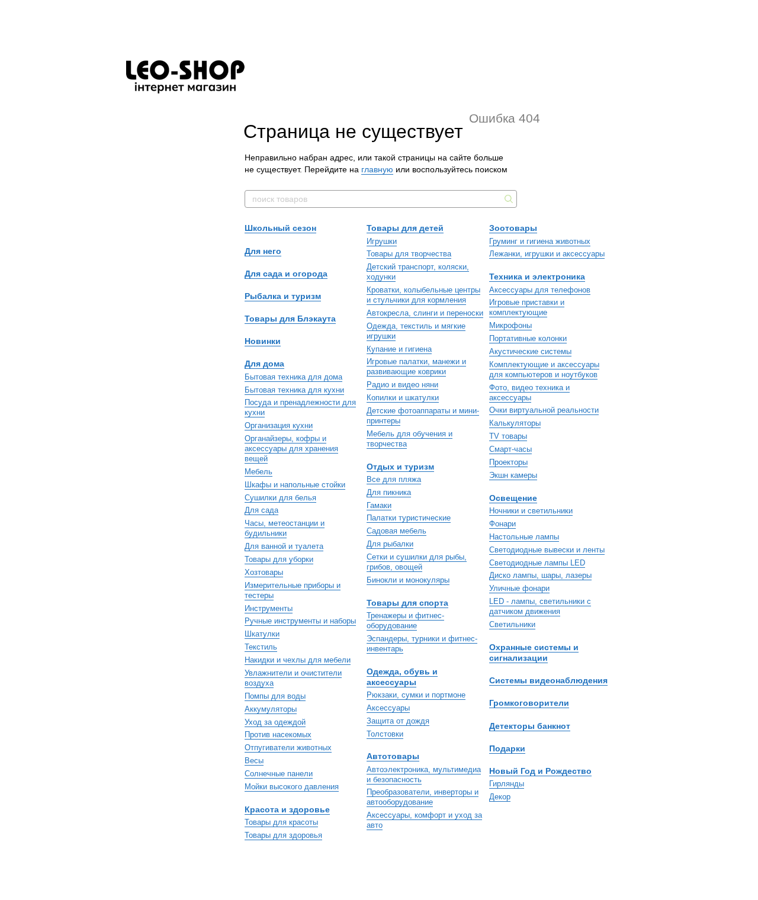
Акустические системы (530, 351)
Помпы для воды (275, 696)
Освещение (513, 498)
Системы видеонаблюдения (548, 680)
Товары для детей (405, 228)
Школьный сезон (280, 228)
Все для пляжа (394, 479)
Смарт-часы (510, 449)
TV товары (508, 436)
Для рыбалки (390, 543)
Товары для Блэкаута (290, 318)
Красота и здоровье (287, 809)
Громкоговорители (529, 703)
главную (377, 169)
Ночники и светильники (531, 510)
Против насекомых (278, 734)
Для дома (264, 363)
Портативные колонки (528, 338)
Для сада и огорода (286, 273)
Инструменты (269, 608)
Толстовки (385, 733)
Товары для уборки (279, 559)
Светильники (512, 624)
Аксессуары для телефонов (539, 289)
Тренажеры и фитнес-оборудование (405, 620)
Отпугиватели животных (288, 747)
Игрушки (382, 241)
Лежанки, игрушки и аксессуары (547, 253)
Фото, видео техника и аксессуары (529, 392)
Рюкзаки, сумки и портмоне (416, 694)
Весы (254, 760)
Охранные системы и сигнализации (534, 652)
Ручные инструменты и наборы (300, 620)
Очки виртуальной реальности (544, 410)
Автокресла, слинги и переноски (425, 312)
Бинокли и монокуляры (408, 580)
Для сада (261, 510)
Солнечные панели (279, 773)
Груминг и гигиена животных (539, 241)
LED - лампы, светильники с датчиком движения (540, 606)
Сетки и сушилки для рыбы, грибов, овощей (417, 561)
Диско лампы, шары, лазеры (540, 575)
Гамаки (379, 505)
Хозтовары (264, 572)
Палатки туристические (409, 517)
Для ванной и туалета (284, 546)
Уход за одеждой (275, 722)
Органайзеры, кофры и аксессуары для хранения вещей (291, 448)
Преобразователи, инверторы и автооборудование (422, 796)
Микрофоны (510, 325)
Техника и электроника (537, 276)
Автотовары (393, 756)
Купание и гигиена (399, 349)
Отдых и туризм (400, 466)
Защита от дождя (398, 720)
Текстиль (261, 646)
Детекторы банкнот (529, 726)
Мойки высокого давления (292, 786)
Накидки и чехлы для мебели (298, 659)
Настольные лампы (524, 536)
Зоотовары (513, 228)
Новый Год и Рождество (540, 771)
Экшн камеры (513, 475)
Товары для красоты (281, 822)
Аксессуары (388, 707)
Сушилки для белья (280, 497)
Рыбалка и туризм (283, 296)
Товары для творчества (409, 253)
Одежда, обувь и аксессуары (402, 677)
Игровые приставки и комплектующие (526, 307)
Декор (499, 796)
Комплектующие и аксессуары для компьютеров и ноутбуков (544, 369)
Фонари (502, 523)
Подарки (507, 748)
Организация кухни (279, 425)
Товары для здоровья (283, 835)
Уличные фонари (519, 588)
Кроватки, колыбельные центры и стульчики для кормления (423, 294)
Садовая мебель (396, 530)
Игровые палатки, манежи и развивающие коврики (416, 366)
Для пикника (389, 492)
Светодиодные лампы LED (537, 562)
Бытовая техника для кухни (294, 389)
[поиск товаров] (507, 199)
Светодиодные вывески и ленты (547, 549)
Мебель (258, 471)
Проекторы (508, 462)
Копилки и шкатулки (403, 397)
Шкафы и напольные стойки (295, 484)
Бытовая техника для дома (293, 376)
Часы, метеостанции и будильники (285, 528)
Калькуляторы (515, 423)
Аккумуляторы (271, 709)
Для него (263, 251)
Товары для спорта (407, 603)
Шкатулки (262, 633)
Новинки (263, 341)
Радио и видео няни (402, 384)
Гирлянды (506, 783)
